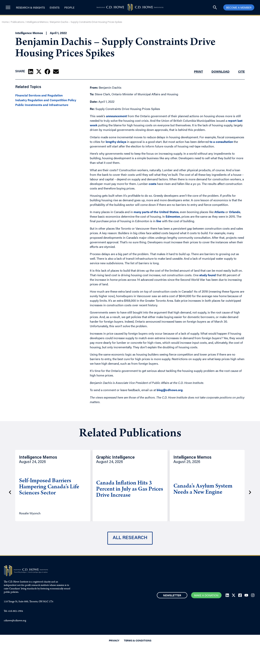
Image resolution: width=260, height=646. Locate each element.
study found (207, 275)
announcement (116, 116)
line (158, 221)
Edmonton (173, 216)
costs (152, 183)
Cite (241, 71)
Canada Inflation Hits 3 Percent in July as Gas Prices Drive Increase (129, 489)
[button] (30, 71)
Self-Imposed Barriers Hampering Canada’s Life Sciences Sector (49, 487)
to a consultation (221, 141)
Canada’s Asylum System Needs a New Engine (202, 489)
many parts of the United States (156, 212)
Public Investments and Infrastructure (41, 104)
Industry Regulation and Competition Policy (45, 100)
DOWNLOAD (220, 71)
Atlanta (219, 212)
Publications (17, 22)
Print (198, 71)
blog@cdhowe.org (170, 390)
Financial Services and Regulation (39, 95)
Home (5, 22)
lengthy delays (116, 141)
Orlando (234, 212)
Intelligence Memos (37, 22)
